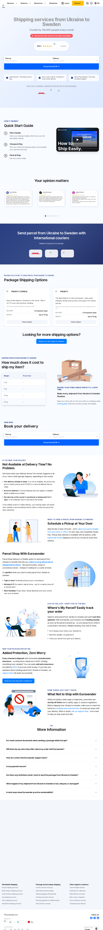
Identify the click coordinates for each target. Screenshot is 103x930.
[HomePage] (51, 915)
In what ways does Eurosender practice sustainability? (29, 792)
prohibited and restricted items (67, 708)
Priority (59, 538)
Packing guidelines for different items (47, 900)
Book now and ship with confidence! (18, 681)
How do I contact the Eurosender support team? (26, 758)
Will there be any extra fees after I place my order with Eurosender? (35, 749)
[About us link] (91, 3)
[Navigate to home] (3, 3)
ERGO (15, 667)
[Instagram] (94, 918)
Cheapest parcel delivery (78, 903)
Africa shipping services (9, 900)
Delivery (56, 58)
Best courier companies (77, 897)
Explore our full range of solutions (51, 341)
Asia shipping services (9, 897)
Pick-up (8, 58)
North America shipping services (12, 891)
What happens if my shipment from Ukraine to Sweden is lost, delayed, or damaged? (42, 784)
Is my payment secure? (16, 766)
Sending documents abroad (45, 897)
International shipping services (11, 903)
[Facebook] (90, 918)
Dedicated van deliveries (78, 891)
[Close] (50, 61)
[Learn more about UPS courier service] (51, 253)
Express (50, 538)
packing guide (62, 404)
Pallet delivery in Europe (77, 894)
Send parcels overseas (43, 903)
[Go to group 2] (47, 216)
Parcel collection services (78, 900)
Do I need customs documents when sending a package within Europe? (36, 740)
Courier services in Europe (44, 887)
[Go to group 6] (57, 216)
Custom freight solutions (77, 887)
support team (7, 673)
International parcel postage (45, 891)
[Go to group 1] (45, 216)
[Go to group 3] (50, 216)
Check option (27, 322)
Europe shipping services (10, 887)
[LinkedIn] (97, 918)
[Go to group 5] (55, 216)
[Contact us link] (87, 3)
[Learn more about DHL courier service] (35, 253)
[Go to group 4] (52, 216)
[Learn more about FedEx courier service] (67, 253)
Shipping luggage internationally (46, 894)
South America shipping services (12, 894)
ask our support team (80, 711)
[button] (51, 63)
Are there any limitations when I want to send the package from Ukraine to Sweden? (42, 775)
